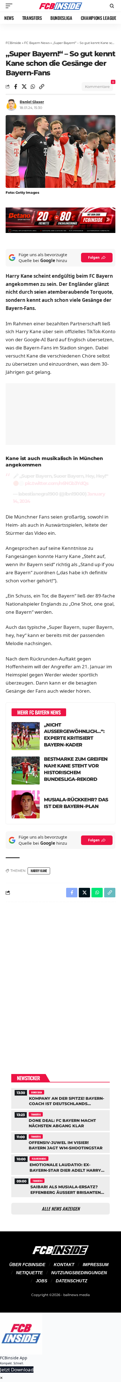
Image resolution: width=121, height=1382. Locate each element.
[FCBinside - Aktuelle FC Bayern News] (60, 6)
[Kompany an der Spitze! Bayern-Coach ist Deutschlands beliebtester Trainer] (60, 1097)
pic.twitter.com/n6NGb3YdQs (56, 483)
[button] (10, 6)
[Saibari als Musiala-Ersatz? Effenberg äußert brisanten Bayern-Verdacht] (60, 1186)
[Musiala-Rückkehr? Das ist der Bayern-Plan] (26, 804)
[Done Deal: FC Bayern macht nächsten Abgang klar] (60, 1119)
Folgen (94, 257)
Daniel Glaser (32, 102)
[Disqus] (60, 979)
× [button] (1, 1377)
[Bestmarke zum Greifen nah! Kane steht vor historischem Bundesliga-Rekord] (26, 771)
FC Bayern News (37, 43)
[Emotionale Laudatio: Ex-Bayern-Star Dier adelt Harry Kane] (60, 1164)
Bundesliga (36, 1092)
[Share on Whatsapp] (33, 86)
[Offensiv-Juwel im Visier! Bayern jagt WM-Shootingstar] (60, 1142)
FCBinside (13, 43)
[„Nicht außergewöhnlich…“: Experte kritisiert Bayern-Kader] (26, 736)
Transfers (36, 1114)
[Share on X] (24, 86)
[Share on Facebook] (15, 86)
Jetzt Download (16, 1369)
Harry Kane (39, 870)
